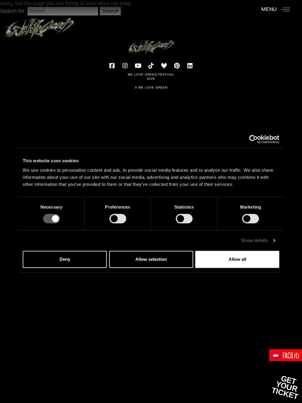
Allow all (237, 259)
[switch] (117, 218)
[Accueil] (39, 26)
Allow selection (151, 259)
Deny (65, 259)
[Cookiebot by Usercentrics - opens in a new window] (253, 139)
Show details (254, 240)
